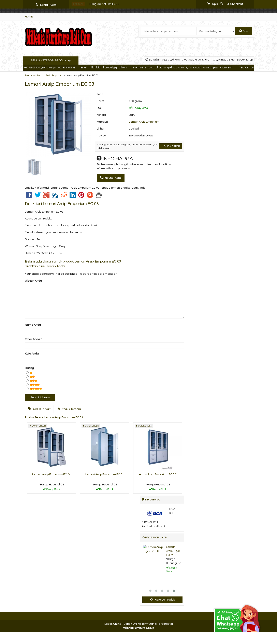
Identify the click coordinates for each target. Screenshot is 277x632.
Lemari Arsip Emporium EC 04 (51, 474)
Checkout (236, 4)
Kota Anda (32, 353)
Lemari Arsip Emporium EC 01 (104, 474)
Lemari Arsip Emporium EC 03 (59, 84)
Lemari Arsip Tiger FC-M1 (173, 551)
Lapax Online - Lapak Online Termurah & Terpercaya (138, 623)
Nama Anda (33, 324)
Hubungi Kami (112, 177)
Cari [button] (245, 31)
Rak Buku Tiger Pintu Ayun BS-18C (110, 4)
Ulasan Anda (33, 280)
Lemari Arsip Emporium (50, 75)
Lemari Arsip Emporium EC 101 (158, 474)
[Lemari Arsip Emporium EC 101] (157, 446)
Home (29, 16)
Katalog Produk (164, 599)
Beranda (30, 75)
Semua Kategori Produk (49, 60)
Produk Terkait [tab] (40, 409)
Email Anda (32, 339)
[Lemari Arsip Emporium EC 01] (104, 446)
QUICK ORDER (171, 146)
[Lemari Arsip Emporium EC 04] (51, 446)
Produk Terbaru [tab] (70, 409)
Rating (29, 368)
